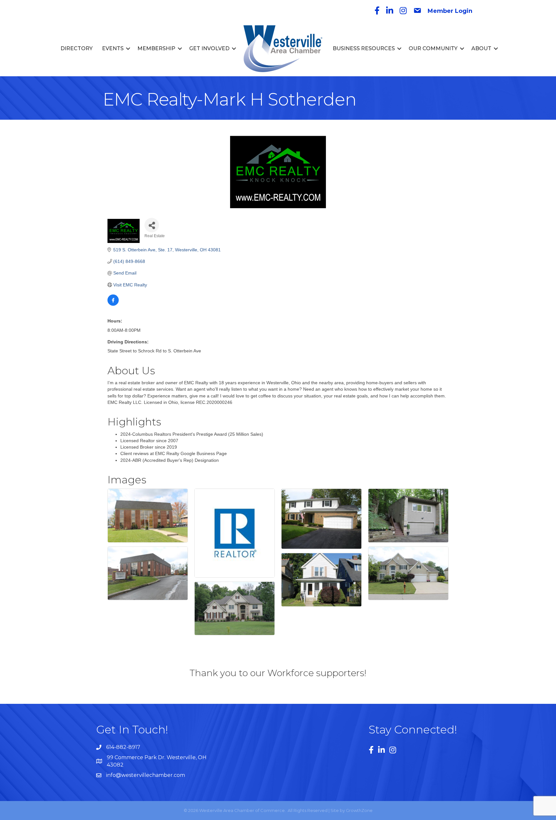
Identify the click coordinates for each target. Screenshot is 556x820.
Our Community (433, 48)
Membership (156, 48)
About (481, 48)
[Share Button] (151, 225)
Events (113, 48)
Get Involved (209, 48)
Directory (76, 48)
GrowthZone (359, 810)
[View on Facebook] (113, 304)
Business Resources (364, 48)
